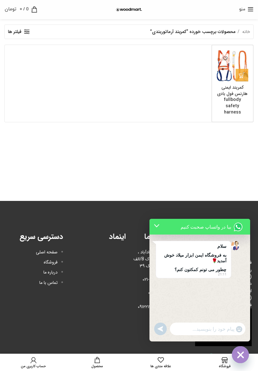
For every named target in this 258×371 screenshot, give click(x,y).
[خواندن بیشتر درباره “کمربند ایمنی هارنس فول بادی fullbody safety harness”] (242, 75)
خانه (245, 31)
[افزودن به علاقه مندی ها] (225, 58)
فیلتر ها (14, 31)
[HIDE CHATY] (240, 354)
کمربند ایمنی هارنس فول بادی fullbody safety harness (232, 99)
